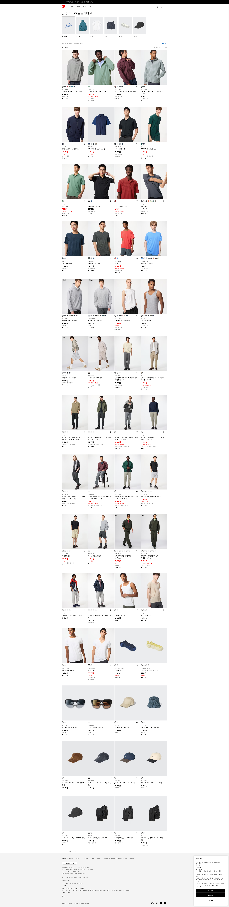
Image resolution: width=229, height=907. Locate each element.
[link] (114, 2)
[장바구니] (161, 7)
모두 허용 (210, 890)
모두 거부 (210, 895)
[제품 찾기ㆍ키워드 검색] (165, 7)
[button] (75, 67)
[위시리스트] (153, 7)
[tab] (72, 7)
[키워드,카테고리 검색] (149, 7)
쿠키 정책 (198, 887)
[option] (68, 27)
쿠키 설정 (210, 900)
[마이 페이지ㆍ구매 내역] (157, 7)
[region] (211, 881)
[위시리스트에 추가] (84, 87)
